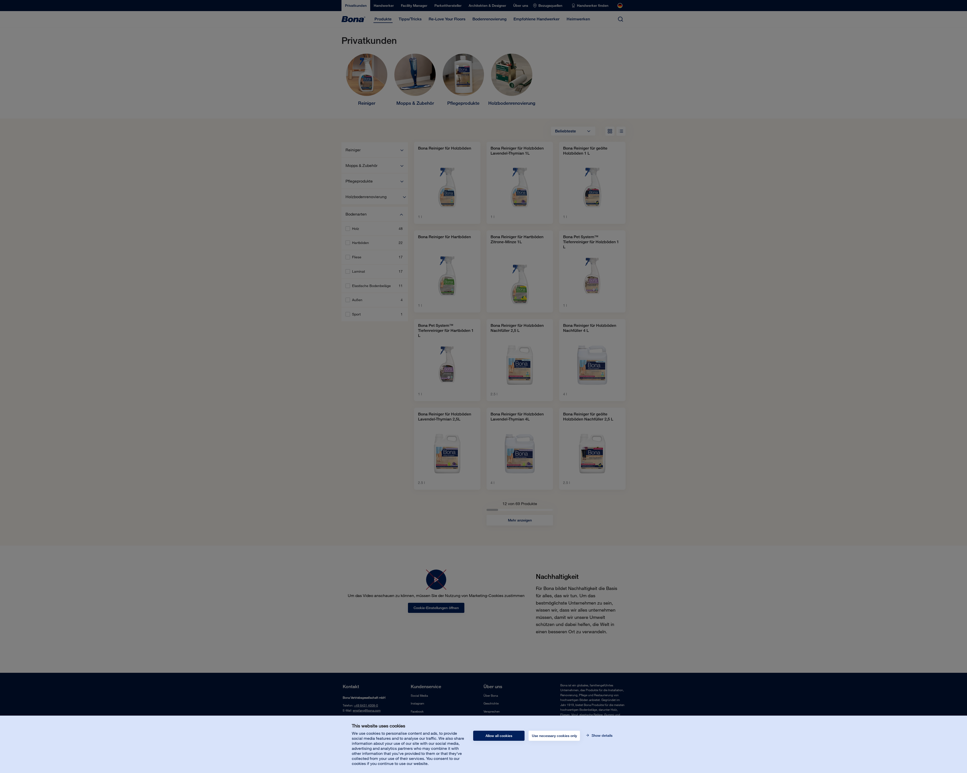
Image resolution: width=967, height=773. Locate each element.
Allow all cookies (499, 735)
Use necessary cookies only (554, 735)
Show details (601, 735)
